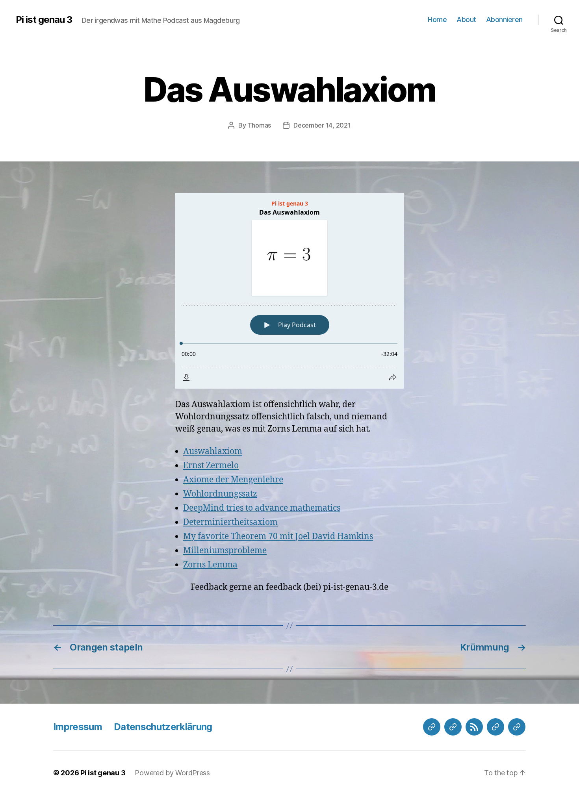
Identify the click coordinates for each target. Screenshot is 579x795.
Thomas (259, 125)
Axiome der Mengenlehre (233, 479)
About (466, 19)
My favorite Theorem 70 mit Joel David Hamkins (278, 536)
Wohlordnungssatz (220, 494)
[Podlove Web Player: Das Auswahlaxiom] (289, 291)
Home (437, 19)
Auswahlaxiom (212, 451)
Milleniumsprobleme (225, 550)
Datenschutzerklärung (163, 726)
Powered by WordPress (172, 773)
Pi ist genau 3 (44, 19)
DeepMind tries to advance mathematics (261, 508)
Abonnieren (504, 19)
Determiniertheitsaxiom (230, 522)
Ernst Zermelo (211, 465)
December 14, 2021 (322, 125)
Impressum (77, 726)
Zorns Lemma (210, 565)
